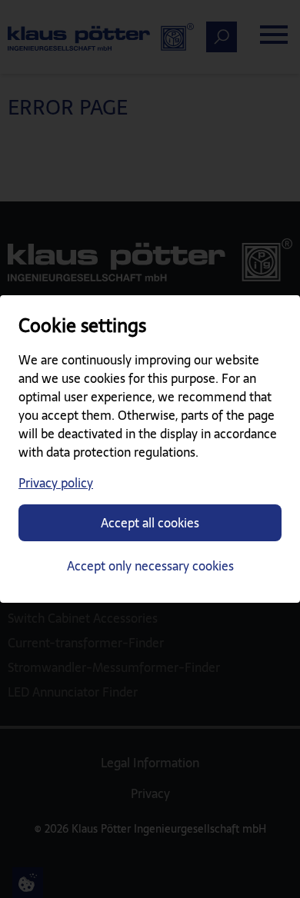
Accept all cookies (150, 523)
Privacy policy (55, 483)
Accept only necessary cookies (150, 566)
